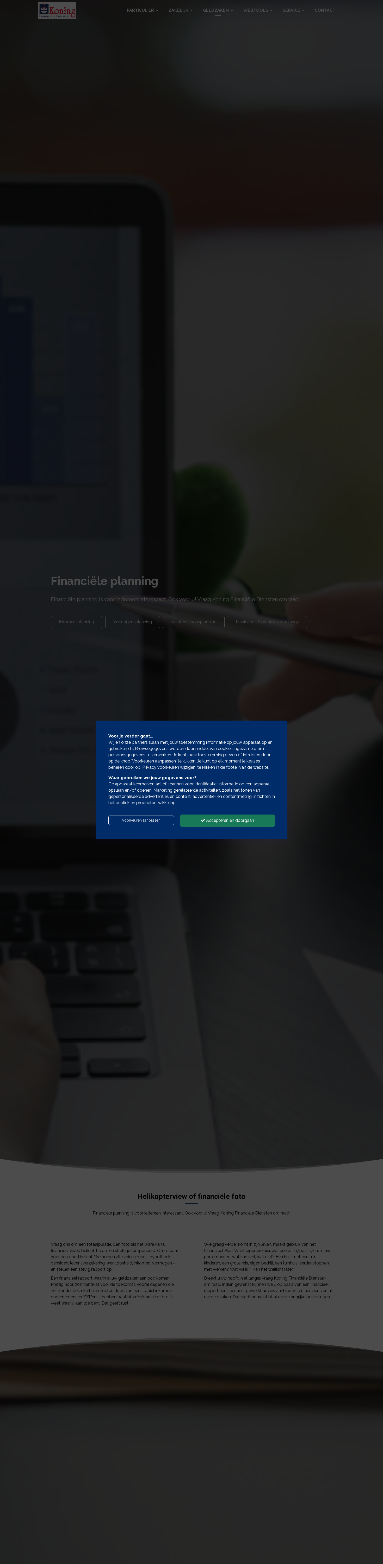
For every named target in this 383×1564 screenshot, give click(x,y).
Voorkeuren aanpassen (141, 820)
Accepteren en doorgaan (229, 820)
